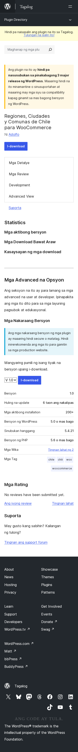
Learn (8, 606)
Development (19, 185)
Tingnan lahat (63, 503)
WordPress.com (19, 643)
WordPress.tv (17, 629)
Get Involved (51, 606)
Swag (47, 629)
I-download (16, 146)
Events (46, 614)
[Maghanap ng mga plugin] (50, 49)
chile (51, 459)
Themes (47, 577)
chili (60, 459)
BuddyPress (16, 666)
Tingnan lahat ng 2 (61, 449)
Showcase (49, 569)
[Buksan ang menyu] (71, 6)
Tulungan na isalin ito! (39, 35)
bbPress (13, 659)
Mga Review (19, 174)
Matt (10, 651)
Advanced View (21, 196)
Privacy (10, 592)
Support (10, 614)
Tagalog (21, 686)
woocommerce (62, 468)
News (8, 577)
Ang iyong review (18, 503)
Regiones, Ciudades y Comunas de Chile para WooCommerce (27, 121)
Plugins (46, 585)
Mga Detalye (19, 163)
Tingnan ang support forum (25, 542)
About (9, 569)
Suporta (15, 208)
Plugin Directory (15, 19)
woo (69, 459)
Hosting (10, 585)
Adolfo (14, 134)
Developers (13, 622)
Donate (49, 622)
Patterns (48, 592)
